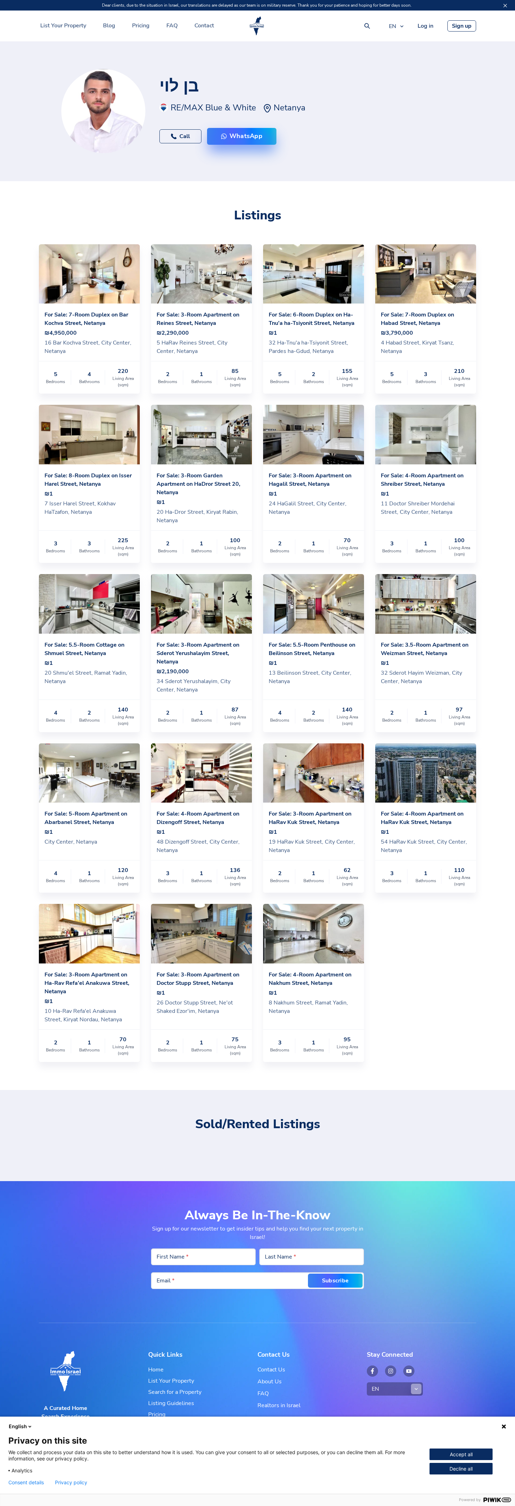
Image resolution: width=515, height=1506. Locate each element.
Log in (425, 26)
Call (184, 136)
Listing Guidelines (171, 1403)
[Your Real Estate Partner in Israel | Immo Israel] (257, 26)
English (18, 1426)
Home (156, 1370)
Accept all (461, 1454)
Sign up (462, 26)
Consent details (26, 1482)
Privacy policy (71, 1482)
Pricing (141, 25)
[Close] (505, 5)
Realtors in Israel (279, 1405)
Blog (109, 25)
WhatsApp (245, 136)
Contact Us (271, 1370)
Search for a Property (174, 1392)
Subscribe (335, 1280)
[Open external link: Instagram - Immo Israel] (390, 1371)
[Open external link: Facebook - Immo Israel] (372, 1371)
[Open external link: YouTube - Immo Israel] (408, 1371)
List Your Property (63, 25)
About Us (270, 1381)
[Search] (367, 26)
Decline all (461, 1469)
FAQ (172, 25)
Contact (204, 25)
